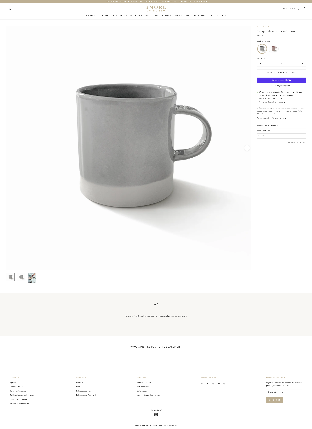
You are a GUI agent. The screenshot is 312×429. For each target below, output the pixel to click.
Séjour (123, 15)
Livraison (261, 136)
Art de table (136, 15)
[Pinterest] (304, 142)
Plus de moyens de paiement (281, 86)
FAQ (78, 387)
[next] (247, 148)
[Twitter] (301, 142)
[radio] (262, 49)
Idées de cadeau (218, 15)
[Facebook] (297, 142)
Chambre (105, 15)
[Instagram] (213, 383)
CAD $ (291, 8)
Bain (115, 15)
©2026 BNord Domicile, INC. (146, 425)
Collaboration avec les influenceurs (22, 395)
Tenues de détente (162, 15)
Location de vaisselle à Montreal (148, 395)
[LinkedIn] (224, 383)
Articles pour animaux (196, 15)
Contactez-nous (82, 383)
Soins (148, 15)
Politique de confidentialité (86, 395)
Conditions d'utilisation (18, 399)
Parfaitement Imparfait (267, 126)
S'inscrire (274, 400)
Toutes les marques (144, 383)
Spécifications (263, 131)
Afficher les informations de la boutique (272, 102)
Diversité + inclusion (17, 387)
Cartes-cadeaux (142, 391)
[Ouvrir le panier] (305, 8)
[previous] (10, 148)
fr (284, 8)
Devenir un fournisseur (18, 391)
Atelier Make (263, 27)
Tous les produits (143, 387)
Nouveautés (92, 15)
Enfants (178, 15)
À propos (13, 383)
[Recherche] (10, 8)
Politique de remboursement (20, 404)
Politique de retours (83, 391)
